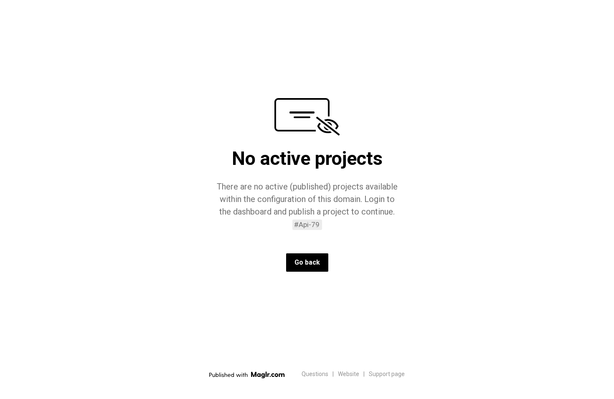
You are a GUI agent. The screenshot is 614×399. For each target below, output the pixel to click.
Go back (307, 262)
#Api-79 (307, 224)
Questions (315, 374)
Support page (387, 374)
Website (348, 374)
